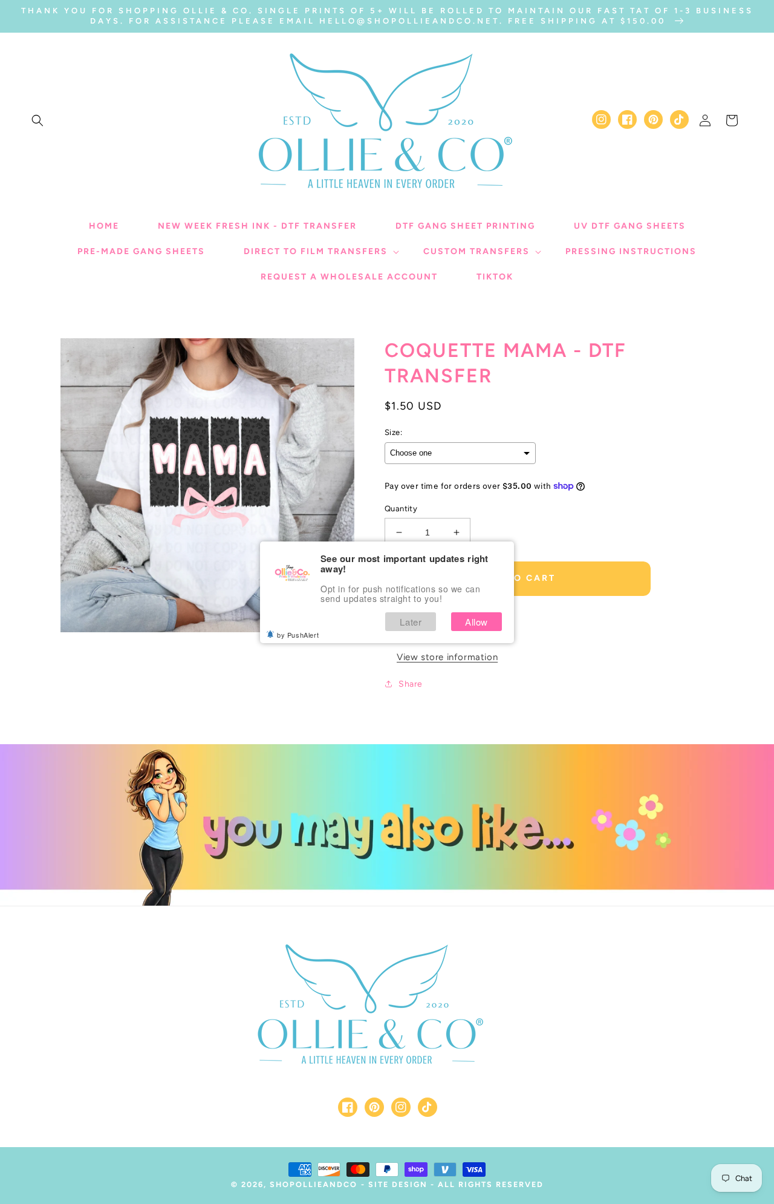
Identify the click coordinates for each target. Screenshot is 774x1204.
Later (410, 621)
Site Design (398, 1184)
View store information (447, 657)
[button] (37, 120)
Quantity (401, 508)
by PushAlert (298, 635)
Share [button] (410, 684)
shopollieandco (313, 1184)
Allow (476, 621)
